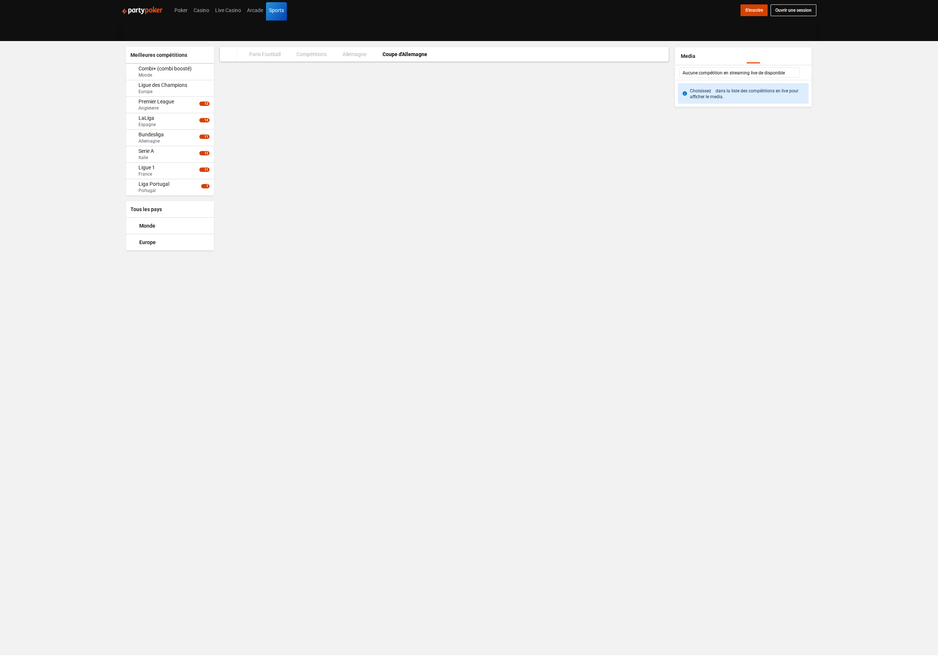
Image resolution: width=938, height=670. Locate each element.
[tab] (139, 49)
